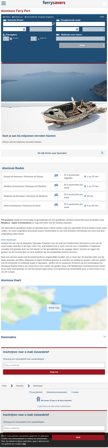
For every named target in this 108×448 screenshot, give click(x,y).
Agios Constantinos (21, 223)
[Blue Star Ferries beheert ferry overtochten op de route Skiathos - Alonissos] (56, 186)
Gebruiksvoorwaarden (56, 392)
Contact (75, 392)
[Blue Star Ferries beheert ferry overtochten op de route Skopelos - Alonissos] (56, 196)
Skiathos (5, 223)
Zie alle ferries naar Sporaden (52, 153)
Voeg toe (54, 372)
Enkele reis (18, 17)
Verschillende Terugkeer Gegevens (40, 17)
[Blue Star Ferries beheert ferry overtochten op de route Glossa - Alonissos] (56, 177)
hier (24, 444)
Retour (8, 17)
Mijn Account (104, 3)
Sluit (78, 437)
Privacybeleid (36, 392)
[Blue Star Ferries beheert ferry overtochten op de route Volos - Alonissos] (56, 206)
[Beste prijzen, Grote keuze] (54, 3)
